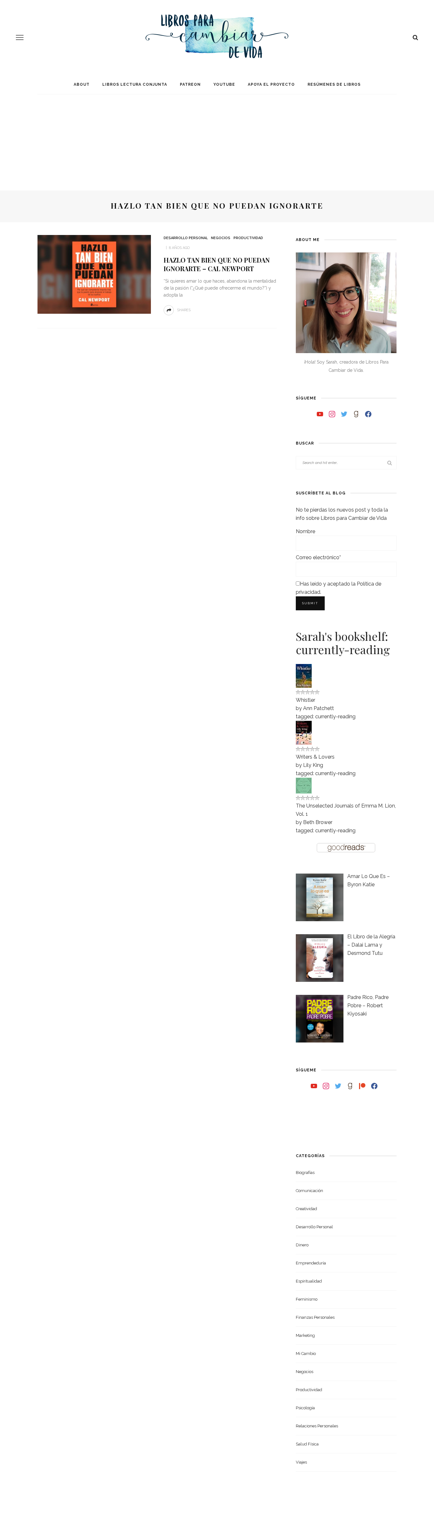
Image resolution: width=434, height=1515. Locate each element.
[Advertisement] (217, 136)
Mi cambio (306, 1353)
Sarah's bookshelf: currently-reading (343, 642)
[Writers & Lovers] (304, 732)
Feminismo (306, 1299)
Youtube (224, 84)
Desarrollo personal (186, 238)
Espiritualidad (309, 1281)
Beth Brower (317, 822)
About (82, 84)
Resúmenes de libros (334, 84)
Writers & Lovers (315, 757)
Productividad (248, 238)
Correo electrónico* (318, 557)
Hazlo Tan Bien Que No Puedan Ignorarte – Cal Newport (217, 264)
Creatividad (306, 1208)
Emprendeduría (311, 1263)
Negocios (220, 238)
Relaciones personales (317, 1426)
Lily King (313, 765)
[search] (415, 37)
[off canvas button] (20, 37)
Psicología (305, 1407)
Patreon (190, 84)
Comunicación (309, 1190)
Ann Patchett (318, 708)
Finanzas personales (315, 1317)
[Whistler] (304, 675)
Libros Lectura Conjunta (134, 84)
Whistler (305, 700)
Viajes (301, 1462)
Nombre (305, 531)
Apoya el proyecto (271, 84)
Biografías (305, 1172)
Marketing (305, 1335)
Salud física (307, 1444)
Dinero (302, 1245)
